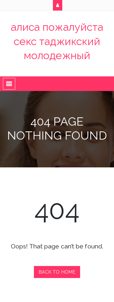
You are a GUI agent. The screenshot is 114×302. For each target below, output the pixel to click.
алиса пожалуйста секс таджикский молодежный (57, 41)
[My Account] (57, 5)
